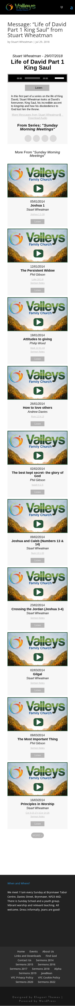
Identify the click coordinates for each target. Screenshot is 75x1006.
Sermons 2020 (24, 982)
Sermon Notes (37, 283)
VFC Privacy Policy (22, 977)
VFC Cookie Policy (49, 977)
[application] (37, 78)
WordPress (47, 1001)
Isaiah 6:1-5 (37, 485)
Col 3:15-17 (31, 813)
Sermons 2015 (24, 964)
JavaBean (46, 973)
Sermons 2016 (46, 964)
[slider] (60, 77)
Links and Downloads (27, 956)
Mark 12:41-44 (37, 348)
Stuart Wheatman (22, 42)
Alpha (57, 968)
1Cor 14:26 (44, 813)
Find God (51, 956)
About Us (48, 951)
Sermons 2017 (18, 968)
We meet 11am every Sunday (25, 892)
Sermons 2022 (46, 982)
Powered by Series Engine (37, 845)
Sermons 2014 (45, 960)
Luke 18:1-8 (38, 279)
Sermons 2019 (27, 973)
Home (21, 951)
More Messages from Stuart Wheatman (35, 114)
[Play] (13, 78)
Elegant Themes (47, 997)
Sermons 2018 (41, 968)
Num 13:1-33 (37, 553)
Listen (38, 87)
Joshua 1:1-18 (37, 214)
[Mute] (52, 78)
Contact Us (24, 960)
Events (33, 951)
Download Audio (37, 117)
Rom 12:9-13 (37, 416)
